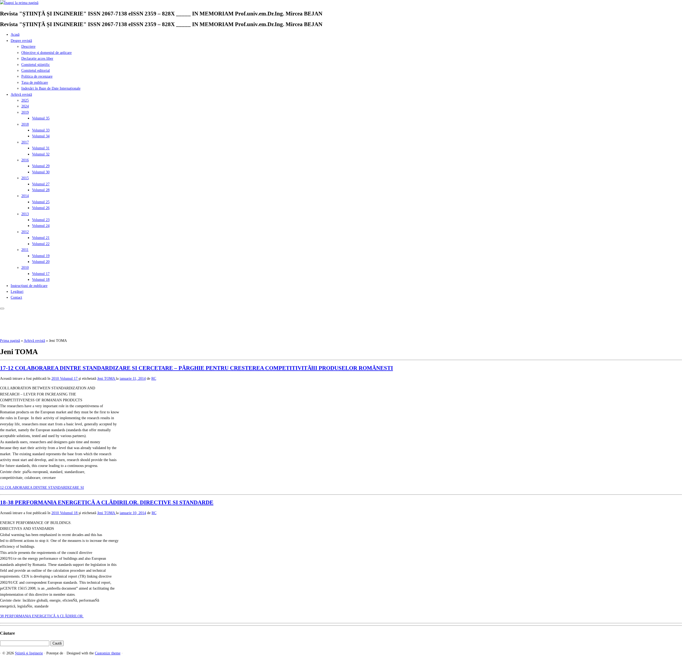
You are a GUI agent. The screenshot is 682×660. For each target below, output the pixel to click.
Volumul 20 (41, 262)
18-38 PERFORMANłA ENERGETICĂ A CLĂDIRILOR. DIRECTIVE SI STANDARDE (106, 502)
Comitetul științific (35, 65)
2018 (25, 124)
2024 (25, 106)
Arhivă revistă (21, 95)
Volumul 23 (41, 220)
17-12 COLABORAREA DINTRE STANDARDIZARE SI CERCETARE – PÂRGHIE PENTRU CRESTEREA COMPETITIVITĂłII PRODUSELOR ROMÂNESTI (196, 368)
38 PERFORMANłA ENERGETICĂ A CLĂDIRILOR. (42, 616)
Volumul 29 (41, 166)
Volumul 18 (41, 280)
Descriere (28, 47)
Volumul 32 (41, 154)
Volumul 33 (41, 130)
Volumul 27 (41, 184)
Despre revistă (21, 41)
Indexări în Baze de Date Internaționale (50, 88)
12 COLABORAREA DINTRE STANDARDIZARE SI (42, 488)
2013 (25, 214)
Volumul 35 (41, 118)
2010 (25, 268)
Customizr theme (107, 653)
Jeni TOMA (106, 379)
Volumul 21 (41, 238)
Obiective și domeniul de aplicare (46, 53)
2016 (25, 160)
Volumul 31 (41, 148)
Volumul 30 (41, 172)
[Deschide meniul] (2, 308)
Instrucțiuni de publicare (29, 286)
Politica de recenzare (36, 76)
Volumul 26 (41, 208)
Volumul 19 (41, 256)
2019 (25, 112)
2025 (25, 100)
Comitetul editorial (35, 71)
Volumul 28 (41, 190)
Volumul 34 (41, 136)
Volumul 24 (41, 226)
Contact (16, 297)
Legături (17, 292)
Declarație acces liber (37, 59)
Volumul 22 (41, 244)
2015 (25, 178)
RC (153, 379)
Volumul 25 (41, 202)
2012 (25, 232)
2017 (25, 142)
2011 (25, 250)
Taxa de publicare (34, 83)
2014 (25, 196)
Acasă (15, 35)
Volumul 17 (41, 274)
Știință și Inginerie (29, 653)
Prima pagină (10, 341)
